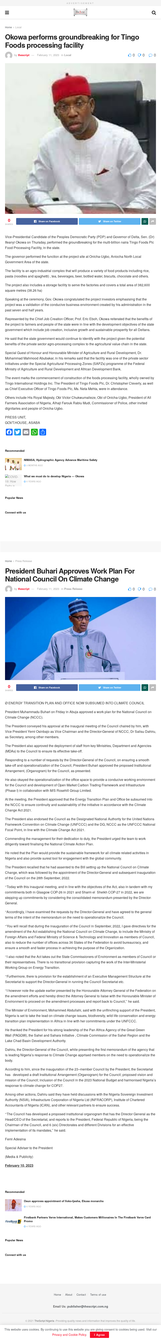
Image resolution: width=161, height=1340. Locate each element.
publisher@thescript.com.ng (87, 1306)
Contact (81, 1294)
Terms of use (98, 1294)
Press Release (23, 561)
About (68, 1294)
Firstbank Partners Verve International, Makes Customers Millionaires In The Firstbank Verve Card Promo (87, 1219)
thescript (23, 55)
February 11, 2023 (48, 55)
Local (18, 27)
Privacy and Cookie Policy (69, 1334)
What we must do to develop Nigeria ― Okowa (54, 476)
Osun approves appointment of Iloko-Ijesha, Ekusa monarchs (64, 1201)
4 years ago (33, 1226)
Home (8, 27)
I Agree (99, 1335)
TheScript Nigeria (44, 1320)
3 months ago (34, 465)
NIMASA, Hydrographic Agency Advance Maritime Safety (60, 460)
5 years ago (33, 481)
